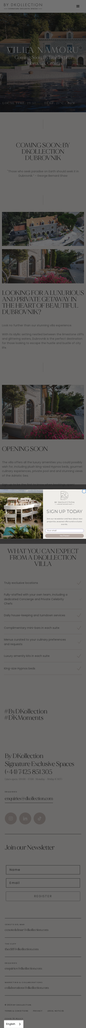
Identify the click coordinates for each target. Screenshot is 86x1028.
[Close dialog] (84, 491)
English (10, 1024)
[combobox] (13, 1024)
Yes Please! (64, 536)
